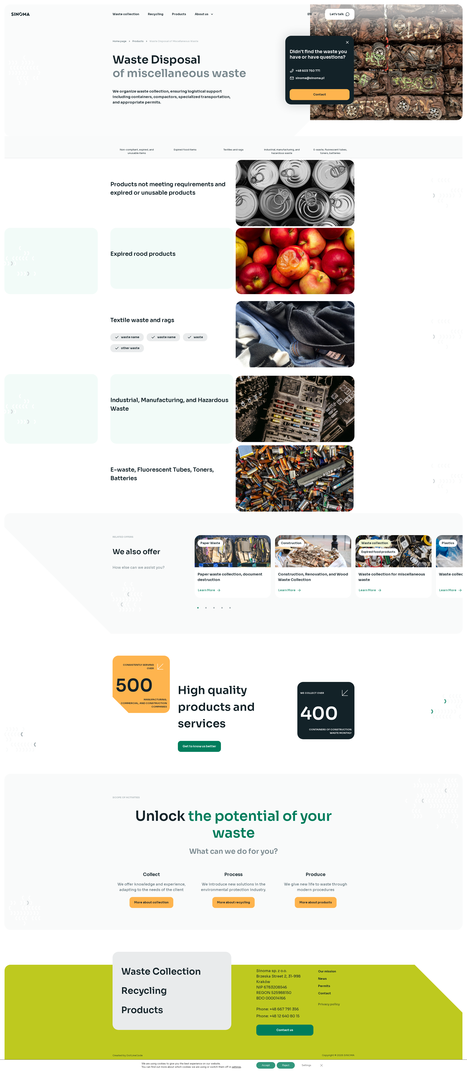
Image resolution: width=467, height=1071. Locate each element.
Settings (306, 1065)
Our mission (327, 971)
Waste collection (126, 14)
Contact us (284, 1030)
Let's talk (337, 14)
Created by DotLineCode (128, 1055)
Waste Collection (161, 971)
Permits (324, 986)
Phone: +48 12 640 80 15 (278, 1016)
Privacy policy (329, 1004)
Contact (319, 94)
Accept (266, 1065)
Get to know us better (199, 746)
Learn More (206, 590)
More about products (316, 902)
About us (201, 14)
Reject (285, 1065)
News (322, 979)
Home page (119, 41)
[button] (197, 607)
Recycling (155, 14)
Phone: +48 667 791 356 (277, 1009)
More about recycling (233, 902)
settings (236, 1067)
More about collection (151, 902)
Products (179, 14)
